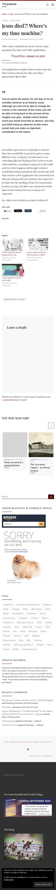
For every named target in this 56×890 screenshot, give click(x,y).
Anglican (47, 605)
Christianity (18, 613)
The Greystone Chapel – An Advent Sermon (40, 467)
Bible (25, 609)
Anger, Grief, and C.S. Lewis (26, 707)
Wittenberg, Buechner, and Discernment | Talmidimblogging (27, 700)
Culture (35, 618)
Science (38, 640)
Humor (39, 627)
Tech (49, 645)
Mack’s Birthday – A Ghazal (29, 721)
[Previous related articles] (45, 426)
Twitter (16, 649)
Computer (23, 618)
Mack (22, 631)
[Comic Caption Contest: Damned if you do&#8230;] (13, 244)
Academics (8, 605)
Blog (47, 609)
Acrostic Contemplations (28, 605)
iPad (47, 627)
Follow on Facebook (13, 775)
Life (15, 631)
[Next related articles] (51, 426)
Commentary (9, 618)
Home (4, 14)
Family (48, 622)
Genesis (7, 627)
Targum (40, 645)
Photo (43, 631)
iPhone (6, 631)
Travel (6, 649)
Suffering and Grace (23, 645)
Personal (33, 631)
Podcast (7, 636)
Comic (11, 14)
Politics (17, 636)
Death (45, 618)
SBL (29, 640)
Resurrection (9, 640)
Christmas (31, 613)
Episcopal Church (25, 622)
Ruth (21, 640)
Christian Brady (10, 39)
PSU (27, 636)
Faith (39, 622)
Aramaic (16, 609)
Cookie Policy (9, 880)
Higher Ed (27, 627)
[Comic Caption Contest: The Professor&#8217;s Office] (38, 244)
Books (6, 613)
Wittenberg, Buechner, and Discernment (21, 703)
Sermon (7, 645)
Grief (16, 627)
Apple (6, 609)
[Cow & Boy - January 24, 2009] (28, 56)
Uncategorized (29, 649)
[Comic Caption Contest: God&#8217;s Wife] (13, 270)
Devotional (8, 622)
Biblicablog (37, 609)
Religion (36, 636)
